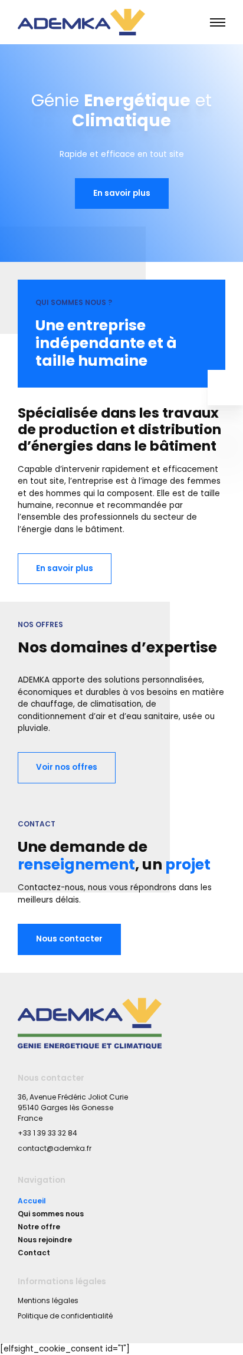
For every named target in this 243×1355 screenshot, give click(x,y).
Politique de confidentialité (65, 1316)
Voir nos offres (66, 767)
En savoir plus (121, 193)
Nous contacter (69, 938)
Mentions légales (48, 1300)
